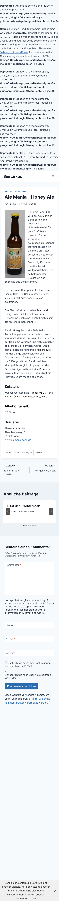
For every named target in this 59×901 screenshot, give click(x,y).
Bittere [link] (43, 369)
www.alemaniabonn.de (18, 440)
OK (35, 898)
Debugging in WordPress (14, 52)
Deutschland (12, 452)
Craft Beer (21, 191)
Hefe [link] (44, 396)
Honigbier (27, 452)
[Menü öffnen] (53, 176)
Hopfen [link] (9, 396)
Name (10, 625)
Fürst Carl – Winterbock (23, 506)
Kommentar (13, 564)
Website (10, 653)
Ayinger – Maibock (45, 468)
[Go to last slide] (8, 511)
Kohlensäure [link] (44, 349)
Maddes (12, 204)
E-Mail (10, 639)
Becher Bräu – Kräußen (11, 470)
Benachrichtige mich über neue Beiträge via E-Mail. (28, 676)
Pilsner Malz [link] (37, 392)
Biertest (9, 191)
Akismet (23, 609)
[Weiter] (51, 511)
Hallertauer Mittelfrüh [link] (27, 396)
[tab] (23, 525)
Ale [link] (40, 215)
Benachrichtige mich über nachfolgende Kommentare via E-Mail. (28, 665)
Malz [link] (40, 310)
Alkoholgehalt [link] (16, 406)
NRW (39, 452)
